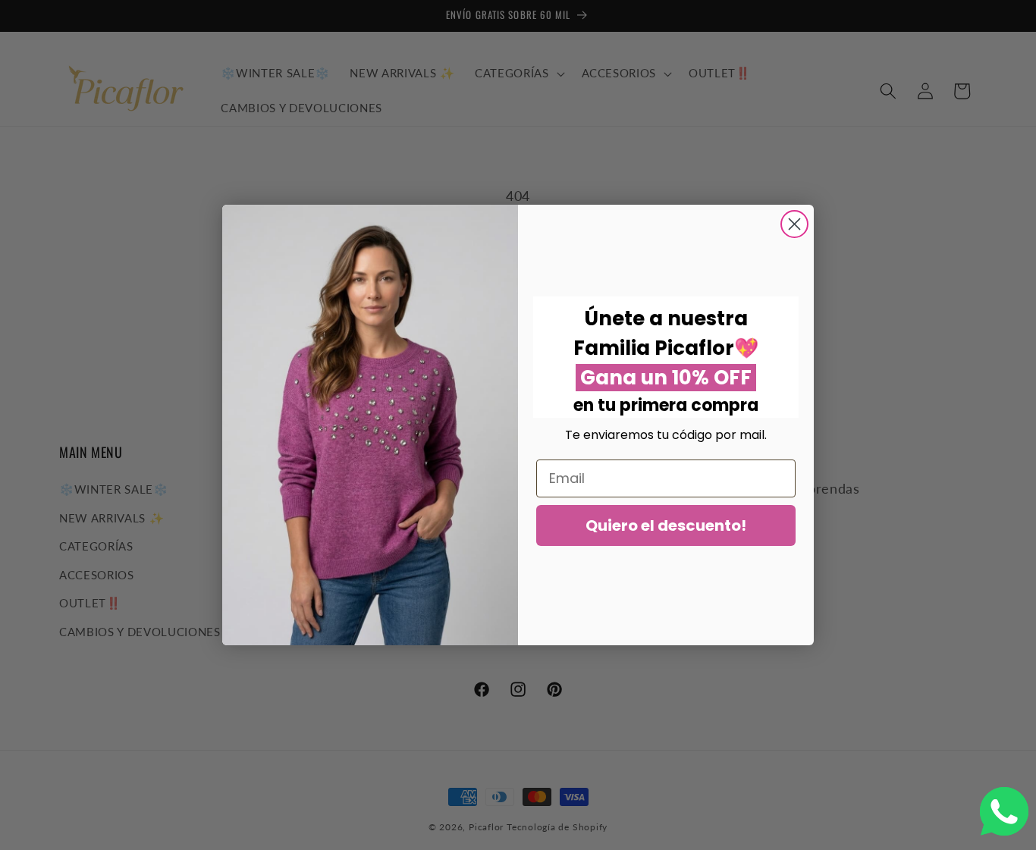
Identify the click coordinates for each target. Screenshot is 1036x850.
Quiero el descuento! (665, 525)
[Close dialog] (794, 224)
